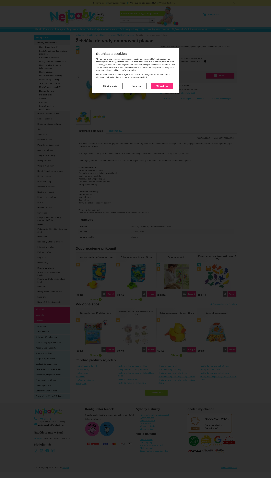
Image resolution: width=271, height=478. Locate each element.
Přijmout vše (162, 86)
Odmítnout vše (110, 86)
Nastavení (136, 86)
